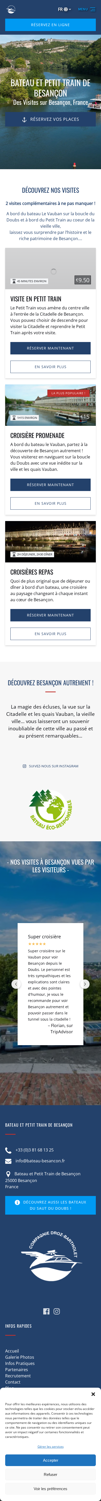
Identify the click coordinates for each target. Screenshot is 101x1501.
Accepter (50, 1460)
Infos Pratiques (20, 1363)
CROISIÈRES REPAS (31, 571)
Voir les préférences (50, 1489)
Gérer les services (51, 1446)
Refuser (50, 1474)
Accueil (12, 1351)
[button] (93, 1394)
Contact (12, 1382)
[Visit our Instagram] (57, 1311)
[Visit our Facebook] (46, 1311)
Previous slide (16, 984)
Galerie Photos (19, 1357)
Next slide (85, 984)
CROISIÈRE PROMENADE (37, 435)
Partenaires (16, 1369)
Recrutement (18, 1376)
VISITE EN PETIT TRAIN (35, 298)
